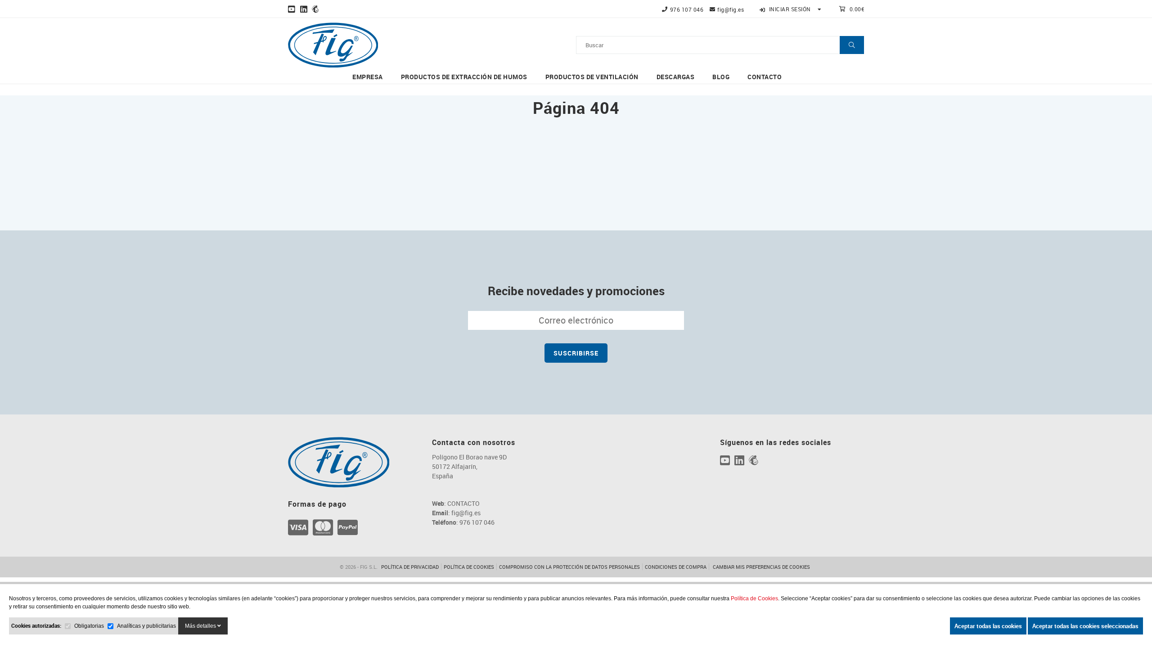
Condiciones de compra (675, 566)
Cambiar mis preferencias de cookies (761, 566)
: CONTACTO (456, 503)
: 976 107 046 (463, 522)
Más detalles (201, 626)
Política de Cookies (754, 598)
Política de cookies (469, 566)
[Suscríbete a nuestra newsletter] (315, 9)
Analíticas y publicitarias (146, 626)
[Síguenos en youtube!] (292, 9)
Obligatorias (89, 626)
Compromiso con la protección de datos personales (569, 566)
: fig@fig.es (456, 512)
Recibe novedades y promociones (576, 291)
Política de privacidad (410, 566)
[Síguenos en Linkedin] (304, 9)
